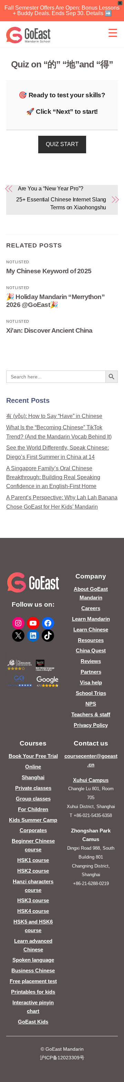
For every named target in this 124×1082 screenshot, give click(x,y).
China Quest (91, 650)
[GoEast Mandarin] (28, 35)
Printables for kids (33, 992)
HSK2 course (33, 871)
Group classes (33, 799)
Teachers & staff (90, 714)
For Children (33, 809)
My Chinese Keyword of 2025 (48, 271)
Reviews (91, 661)
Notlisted (17, 262)
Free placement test (33, 981)
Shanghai (33, 777)
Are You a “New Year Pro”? (50, 188)
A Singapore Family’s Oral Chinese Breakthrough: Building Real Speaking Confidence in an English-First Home (53, 477)
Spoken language (33, 960)
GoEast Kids (33, 1022)
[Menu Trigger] (112, 32)
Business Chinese (33, 970)
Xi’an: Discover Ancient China (49, 330)
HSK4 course (33, 911)
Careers (90, 608)
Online (33, 767)
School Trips (91, 693)
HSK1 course (33, 860)
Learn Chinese (90, 629)
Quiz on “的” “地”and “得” (62, 64)
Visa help (91, 682)
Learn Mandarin (91, 619)
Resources (91, 640)
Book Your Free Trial (33, 756)
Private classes (33, 788)
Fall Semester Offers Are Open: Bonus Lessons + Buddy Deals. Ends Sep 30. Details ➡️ (62, 10)
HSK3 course (33, 900)
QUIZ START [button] (62, 144)
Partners (91, 672)
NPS (90, 704)
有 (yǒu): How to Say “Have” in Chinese (54, 416)
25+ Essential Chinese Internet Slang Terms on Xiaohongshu (61, 203)
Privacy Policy (91, 725)
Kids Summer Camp (33, 820)
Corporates (33, 830)
